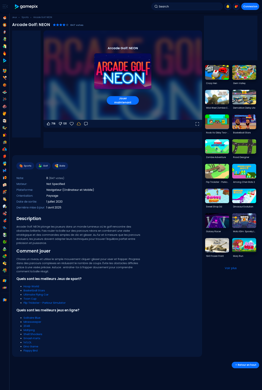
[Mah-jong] (4, 184)
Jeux (14, 17)
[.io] (4, 177)
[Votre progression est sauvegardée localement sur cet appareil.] (79, 124)
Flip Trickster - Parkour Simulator (45, 303)
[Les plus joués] (4, 32)
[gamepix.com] (26, 6)
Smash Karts (32, 338)
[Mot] (4, 263)
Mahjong (29, 330)
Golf (45, 165)
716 (53, 123)
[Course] (4, 213)
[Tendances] (4, 53)
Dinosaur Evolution (243, 206)
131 (65, 123)
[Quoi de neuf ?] (227, 6)
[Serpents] (4, 242)
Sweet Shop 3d (214, 206)
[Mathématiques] (4, 199)
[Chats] (4, 113)
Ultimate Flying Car (36, 294)
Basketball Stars (34, 290)
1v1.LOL (28, 342)
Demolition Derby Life (244, 107)
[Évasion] (4, 142)
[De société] (4, 92)
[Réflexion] (4, 206)
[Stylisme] (4, 135)
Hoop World (31, 286)
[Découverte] (4, 39)
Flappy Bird (31, 350)
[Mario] (4, 192)
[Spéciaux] (4, 60)
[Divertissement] (4, 163)
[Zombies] (4, 270)
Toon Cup (30, 298)
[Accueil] (4, 17)
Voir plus (231, 268)
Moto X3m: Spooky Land (244, 231)
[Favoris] (236, 6)
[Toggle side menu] (4, 6)
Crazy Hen (211, 83)
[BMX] (4, 99)
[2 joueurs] (4, 70)
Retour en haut (247, 365)
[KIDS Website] (4, 287)
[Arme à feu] (4, 170)
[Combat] (4, 149)
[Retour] (86, 124)
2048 (27, 326)
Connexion (250, 6)
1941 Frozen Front (215, 256)
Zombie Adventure (216, 157)
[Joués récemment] (4, 25)
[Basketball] (4, 85)
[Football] (4, 249)
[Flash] (4, 156)
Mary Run (238, 256)
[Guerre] (4, 256)
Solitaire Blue (32, 318)
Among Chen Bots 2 (244, 181)
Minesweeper (32, 322)
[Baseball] (4, 77)
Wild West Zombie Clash (217, 107)
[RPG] (4, 220)
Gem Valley (239, 83)
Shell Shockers (33, 334)
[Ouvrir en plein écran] (197, 124)
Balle (62, 165)
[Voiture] (4, 106)
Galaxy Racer (213, 231)
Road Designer (241, 157)
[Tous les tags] (4, 280)
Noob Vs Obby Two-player (217, 132)
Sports (25, 17)
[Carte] (4, 120)
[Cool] (4, 127)
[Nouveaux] (4, 46)
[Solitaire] (4, 234)
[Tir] (4, 227)
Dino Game (31, 346)
